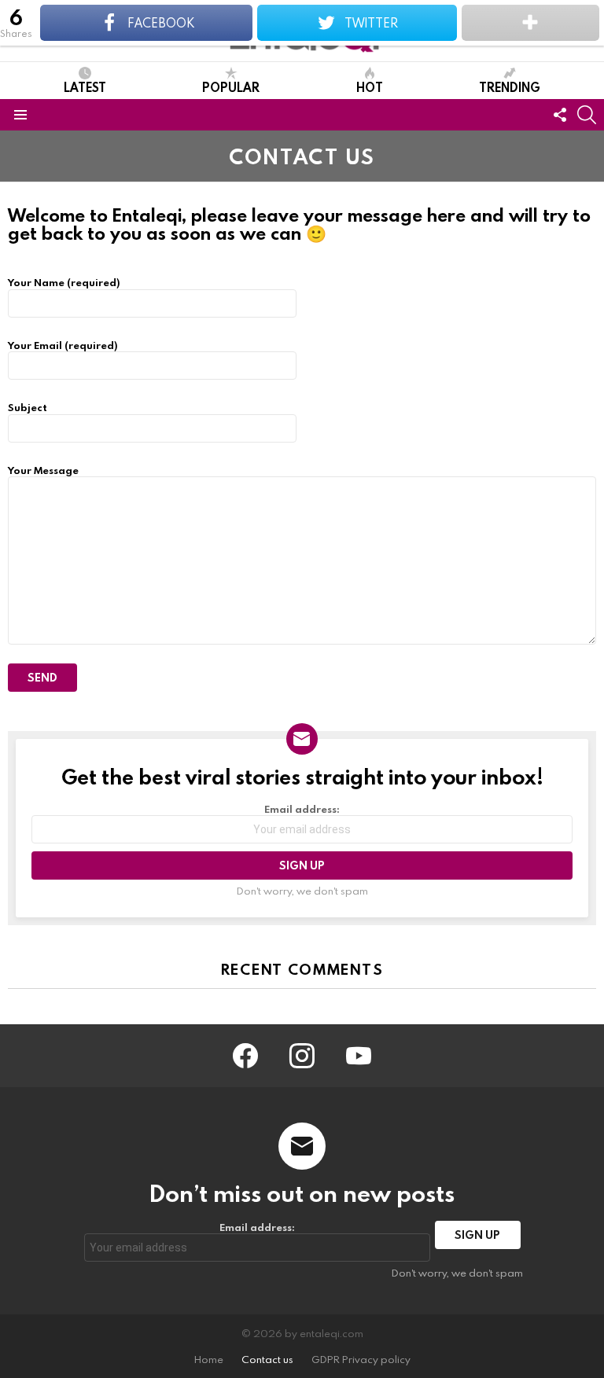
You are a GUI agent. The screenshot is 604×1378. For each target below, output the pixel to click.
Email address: (302, 809)
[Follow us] (560, 114)
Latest (85, 86)
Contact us (267, 1359)
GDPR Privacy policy (361, 1359)
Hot (369, 86)
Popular (231, 86)
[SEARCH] (586, 114)
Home (208, 1359)
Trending (509, 86)
